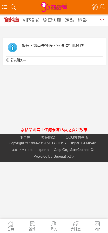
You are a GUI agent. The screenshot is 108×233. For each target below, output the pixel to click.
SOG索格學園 (77, 137)
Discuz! (59, 156)
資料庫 (11, 19)
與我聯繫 (48, 137)
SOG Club (55, 142)
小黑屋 (25, 137)
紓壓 (82, 19)
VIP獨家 (30, 19)
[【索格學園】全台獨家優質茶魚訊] (54, 7)
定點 (69, 19)
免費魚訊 (52, 19)
